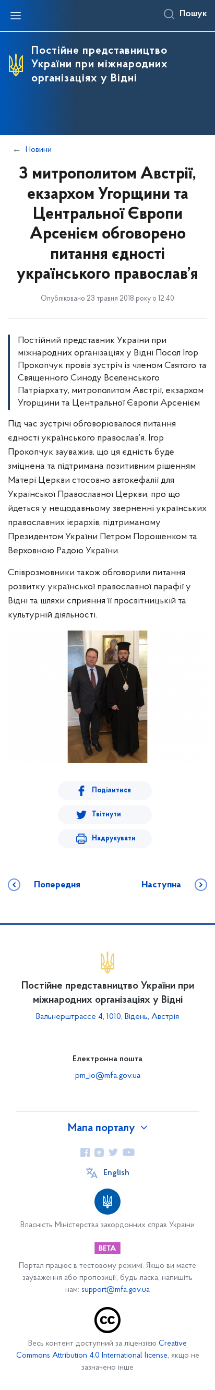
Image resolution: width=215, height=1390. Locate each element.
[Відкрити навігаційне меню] (15, 15)
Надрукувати (114, 838)
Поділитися (111, 790)
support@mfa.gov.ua (115, 1290)
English (116, 1173)
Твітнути (106, 814)
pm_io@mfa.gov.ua (107, 1076)
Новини (39, 150)
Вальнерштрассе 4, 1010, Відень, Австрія (107, 1017)
